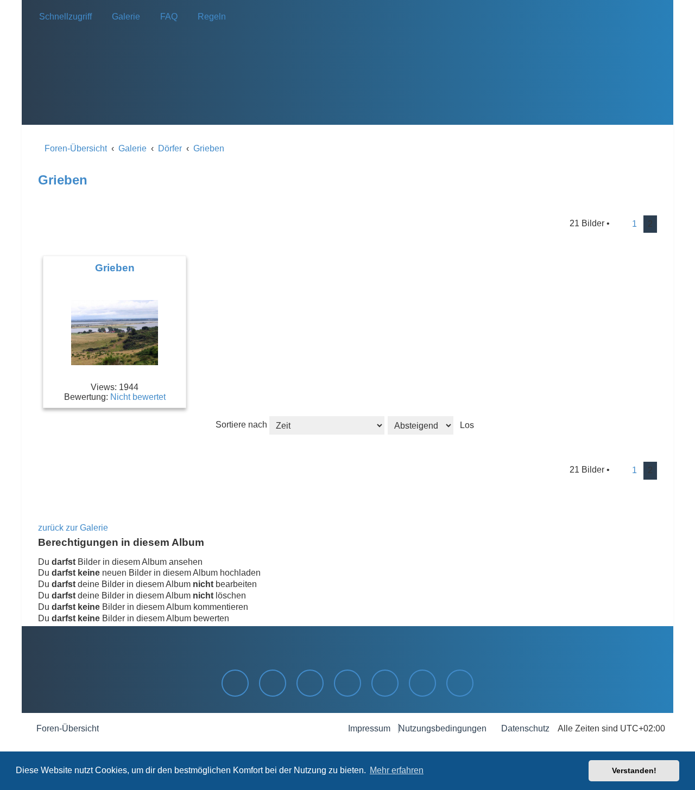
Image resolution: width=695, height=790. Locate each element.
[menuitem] (123, 16)
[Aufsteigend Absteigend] (433, 424)
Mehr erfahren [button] (397, 770)
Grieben (62, 180)
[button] (620, 224)
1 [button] (634, 223)
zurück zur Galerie (73, 527)
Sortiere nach (242, 424)
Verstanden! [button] (634, 770)
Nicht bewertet (138, 397)
